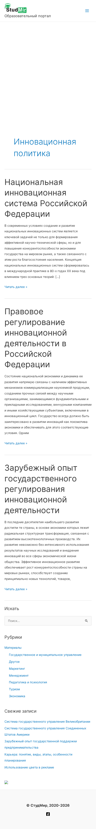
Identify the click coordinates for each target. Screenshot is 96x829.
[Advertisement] (48, 72)
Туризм (14, 689)
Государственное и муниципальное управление (45, 655)
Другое (14, 661)
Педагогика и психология (28, 682)
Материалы (12, 647)
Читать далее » (15, 287)
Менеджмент (19, 675)
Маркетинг (17, 668)
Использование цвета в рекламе (29, 767)
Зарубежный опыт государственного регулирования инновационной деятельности (40, 489)
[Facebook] (48, 814)
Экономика (17, 696)
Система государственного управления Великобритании (47, 721)
